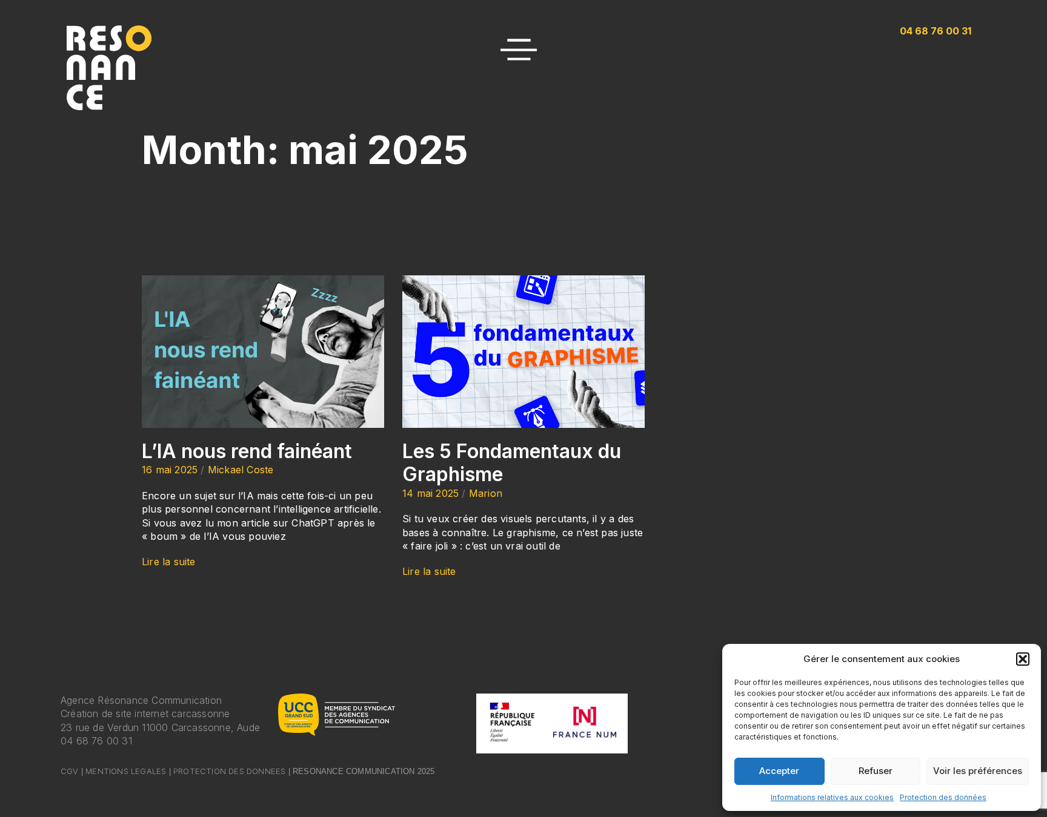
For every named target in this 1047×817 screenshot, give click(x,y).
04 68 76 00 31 (96, 741)
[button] (1023, 659)
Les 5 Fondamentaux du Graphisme (511, 462)
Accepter (779, 770)
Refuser (875, 770)
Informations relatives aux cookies (832, 797)
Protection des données (943, 797)
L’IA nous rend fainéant (247, 451)
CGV (70, 771)
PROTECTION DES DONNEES (229, 771)
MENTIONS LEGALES (125, 771)
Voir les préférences (977, 770)
